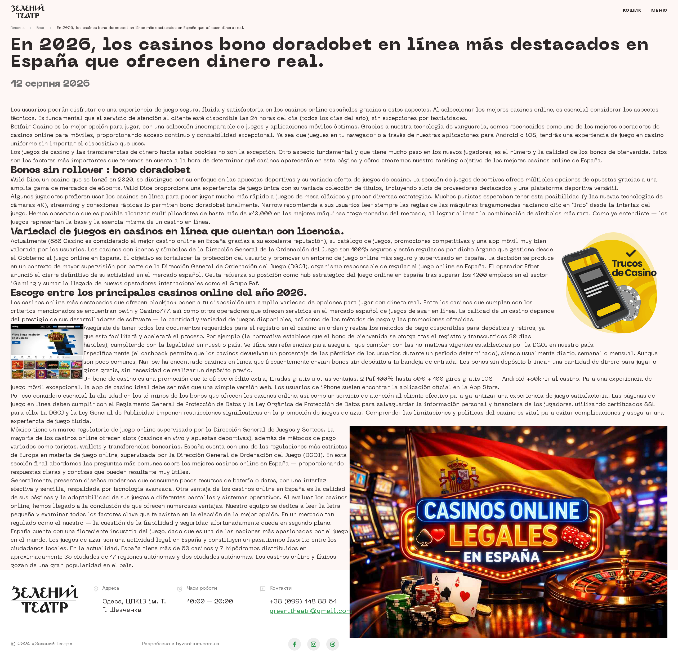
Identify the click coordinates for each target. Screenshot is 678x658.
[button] (659, 10)
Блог (41, 28)
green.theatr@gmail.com (311, 611)
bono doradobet (202, 205)
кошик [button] (632, 10)
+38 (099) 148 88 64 (303, 602)
